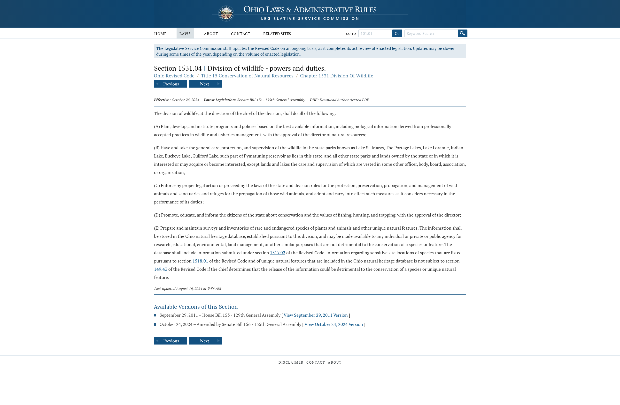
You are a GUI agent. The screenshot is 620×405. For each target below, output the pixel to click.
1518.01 (200, 261)
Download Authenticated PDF (344, 99)
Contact (240, 33)
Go (397, 33)
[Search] (462, 33)
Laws (185, 33)
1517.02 (277, 252)
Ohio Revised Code (174, 75)
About (211, 33)
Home (160, 33)
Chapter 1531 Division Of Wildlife (336, 75)
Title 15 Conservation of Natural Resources (247, 75)
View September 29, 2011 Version (316, 315)
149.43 (160, 269)
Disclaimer (291, 362)
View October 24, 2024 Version (333, 324)
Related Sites (277, 33)
